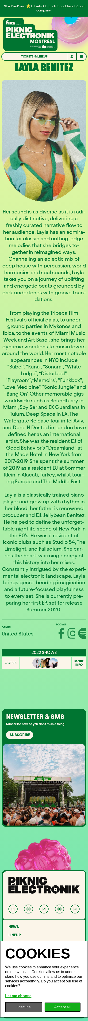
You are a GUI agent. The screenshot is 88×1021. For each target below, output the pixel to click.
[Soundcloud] (75, 909)
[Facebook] (13, 909)
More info (79, 663)
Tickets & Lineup (34, 56)
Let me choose (18, 996)
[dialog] (44, 979)
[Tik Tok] (44, 909)
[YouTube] (59, 909)
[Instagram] (28, 909)
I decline (24, 1007)
